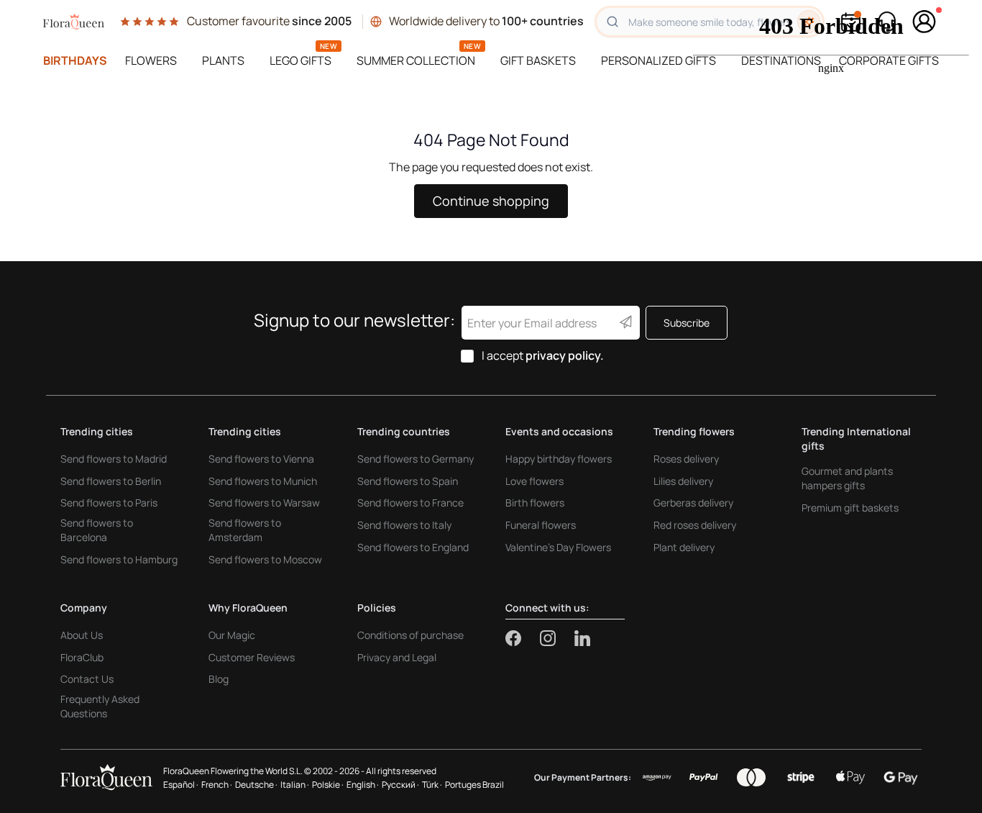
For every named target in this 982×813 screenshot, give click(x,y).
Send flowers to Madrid (113, 458)
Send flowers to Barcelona (96, 530)
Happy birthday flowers (558, 458)
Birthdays (75, 60)
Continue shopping (491, 200)
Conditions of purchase (410, 635)
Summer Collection (416, 60)
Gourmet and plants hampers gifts (847, 478)
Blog (218, 679)
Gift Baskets (538, 60)
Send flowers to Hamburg (119, 559)
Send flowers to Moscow (265, 559)
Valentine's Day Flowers (558, 547)
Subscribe (687, 323)
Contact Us (87, 679)
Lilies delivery (683, 481)
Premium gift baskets (850, 507)
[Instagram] (557, 638)
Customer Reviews (251, 657)
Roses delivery (686, 458)
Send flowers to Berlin (110, 481)
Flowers (151, 60)
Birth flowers (534, 502)
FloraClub (82, 657)
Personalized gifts (658, 60)
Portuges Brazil (474, 784)
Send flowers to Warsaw (264, 502)
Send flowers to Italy (404, 525)
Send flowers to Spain (407, 481)
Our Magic (231, 635)
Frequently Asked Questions (99, 706)
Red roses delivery (694, 525)
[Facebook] (522, 638)
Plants (223, 60)
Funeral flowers (540, 525)
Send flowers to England (413, 547)
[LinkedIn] (582, 638)
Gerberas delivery (693, 502)
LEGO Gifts (300, 60)
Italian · (294, 784)
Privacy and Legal (396, 657)
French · (216, 784)
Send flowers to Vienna (261, 458)
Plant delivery (684, 547)
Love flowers (534, 481)
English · (363, 784)
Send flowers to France (410, 502)
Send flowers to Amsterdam (244, 530)
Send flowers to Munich (262, 481)
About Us (81, 635)
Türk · (432, 784)
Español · (180, 784)
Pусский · (400, 784)
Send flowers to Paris (108, 502)
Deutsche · (256, 784)
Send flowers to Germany (415, 458)
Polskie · (328, 784)
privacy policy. (565, 355)
